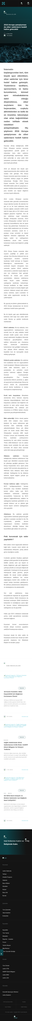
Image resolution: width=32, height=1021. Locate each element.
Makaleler (22, 688)
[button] (1, 950)
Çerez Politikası (8, 1006)
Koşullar (24, 1001)
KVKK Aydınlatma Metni (8, 1001)
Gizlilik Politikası (24, 1006)
